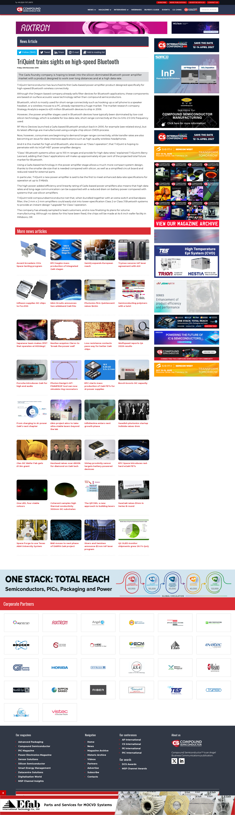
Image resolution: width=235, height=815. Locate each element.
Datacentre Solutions (30, 772)
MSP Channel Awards (134, 768)
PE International (131, 748)
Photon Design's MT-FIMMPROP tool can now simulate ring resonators (64, 386)
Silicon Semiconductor (31, 763)
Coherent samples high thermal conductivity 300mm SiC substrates (63, 506)
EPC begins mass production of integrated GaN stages (64, 266)
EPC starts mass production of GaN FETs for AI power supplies (99, 386)
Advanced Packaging (30, 742)
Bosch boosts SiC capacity (132, 383)
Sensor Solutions (28, 759)
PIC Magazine (26, 750)
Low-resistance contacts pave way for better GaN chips (98, 346)
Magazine (104, 10)
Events (166, 10)
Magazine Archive (98, 750)
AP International (131, 739)
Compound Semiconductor (34, 746)
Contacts (92, 776)
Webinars (136, 10)
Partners (92, 763)
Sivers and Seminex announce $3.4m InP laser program (98, 546)
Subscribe (162, 2)
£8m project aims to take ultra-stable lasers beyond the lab (64, 426)
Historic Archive (96, 755)
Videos (91, 759)
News (91, 10)
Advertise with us (196, 2)
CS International (131, 744)
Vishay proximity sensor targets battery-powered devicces (98, 466)
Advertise (93, 768)
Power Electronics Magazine (35, 755)
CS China (177, 10)
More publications (178, 2)
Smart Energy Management (34, 768)
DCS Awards (129, 764)
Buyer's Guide (151, 10)
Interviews (120, 10)
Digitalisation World (30, 776)
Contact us (213, 2)
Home (90, 742)
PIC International (132, 753)
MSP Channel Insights (31, 781)
